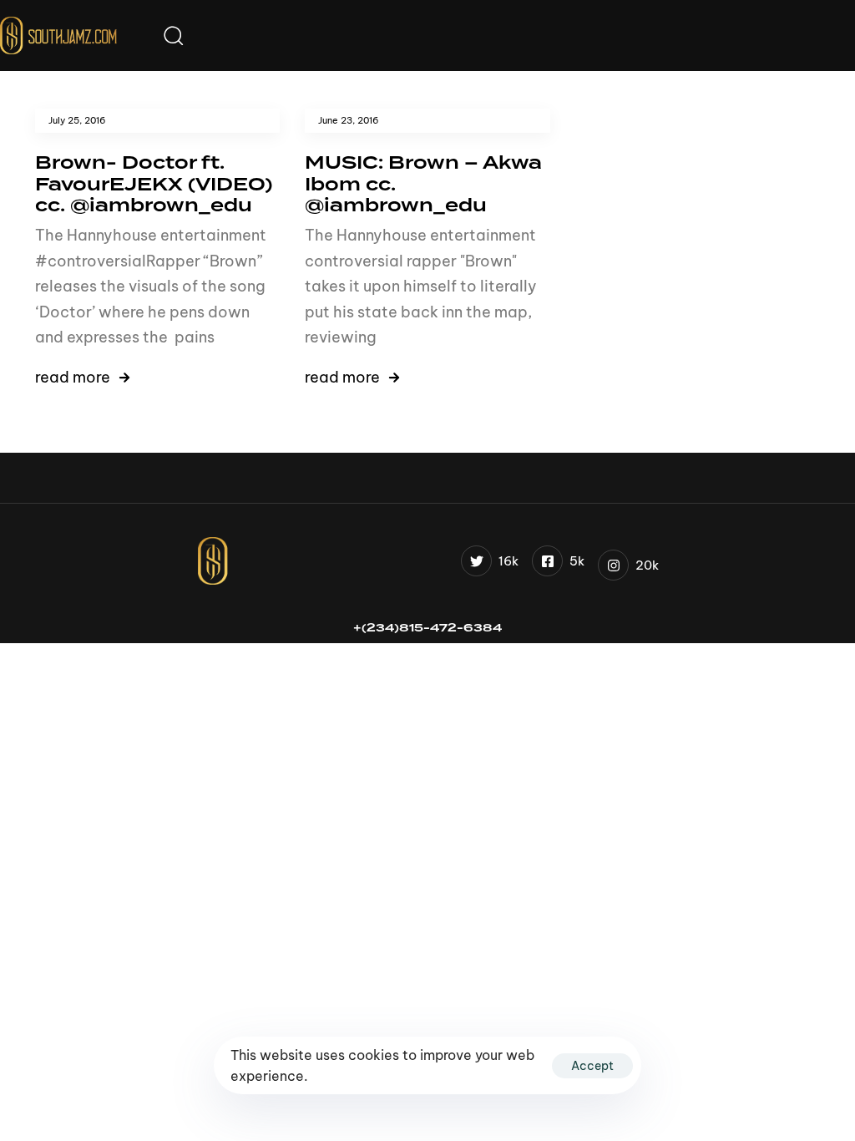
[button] (173, 35)
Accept (592, 1065)
